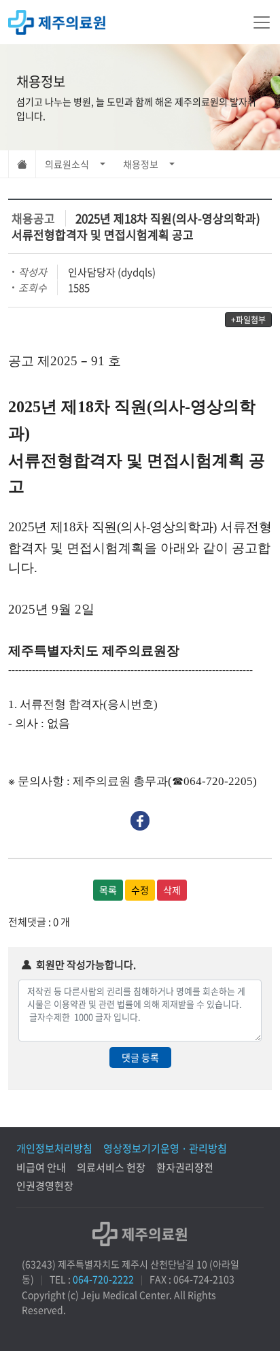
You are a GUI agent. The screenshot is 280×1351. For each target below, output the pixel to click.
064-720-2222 (103, 1279)
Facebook (140, 821)
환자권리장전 (184, 1167)
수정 (140, 890)
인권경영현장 (44, 1185)
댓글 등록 (140, 1057)
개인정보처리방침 (54, 1148)
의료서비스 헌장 (111, 1167)
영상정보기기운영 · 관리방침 (165, 1148)
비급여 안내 (41, 1167)
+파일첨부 (248, 320)
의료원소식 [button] (67, 164)
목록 (108, 890)
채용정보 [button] (140, 164)
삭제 (172, 890)
